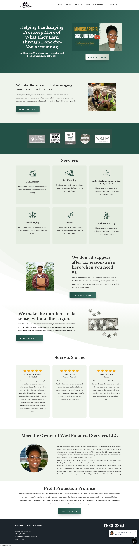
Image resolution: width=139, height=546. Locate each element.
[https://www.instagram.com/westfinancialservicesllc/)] (122, 525)
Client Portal (98, 4)
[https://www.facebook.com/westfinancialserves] (106, 525)
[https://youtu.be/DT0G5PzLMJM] (97, 37)
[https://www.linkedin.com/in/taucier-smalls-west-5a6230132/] (111, 525)
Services (69, 4)
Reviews (78, 4)
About (87, 4)
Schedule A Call (113, 4)
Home (60, 4)
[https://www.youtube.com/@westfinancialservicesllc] (116, 525)
